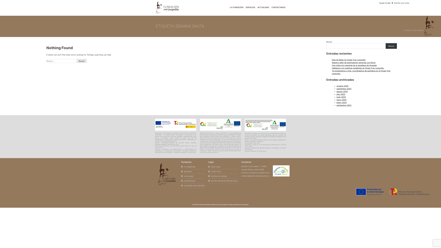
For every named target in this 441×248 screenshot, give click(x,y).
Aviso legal (216, 167)
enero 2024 (341, 102)
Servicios (188, 171)
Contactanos (278, 7)
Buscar (329, 42)
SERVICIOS (250, 7)
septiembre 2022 (343, 105)
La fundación (236, 7)
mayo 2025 (341, 100)
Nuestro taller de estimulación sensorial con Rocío (354, 62)
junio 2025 (341, 97)
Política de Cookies (219, 176)
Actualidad (263, 7)
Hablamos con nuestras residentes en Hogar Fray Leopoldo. (358, 68)
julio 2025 (340, 94)
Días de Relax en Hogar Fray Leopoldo (349, 60)
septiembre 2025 (343, 89)
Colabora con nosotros (194, 186)
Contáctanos (189, 181)
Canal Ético (216, 171)
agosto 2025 (342, 91)
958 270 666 (385, 3)
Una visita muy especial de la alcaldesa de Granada (354, 65)
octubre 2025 (342, 86)
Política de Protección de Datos (224, 181)
